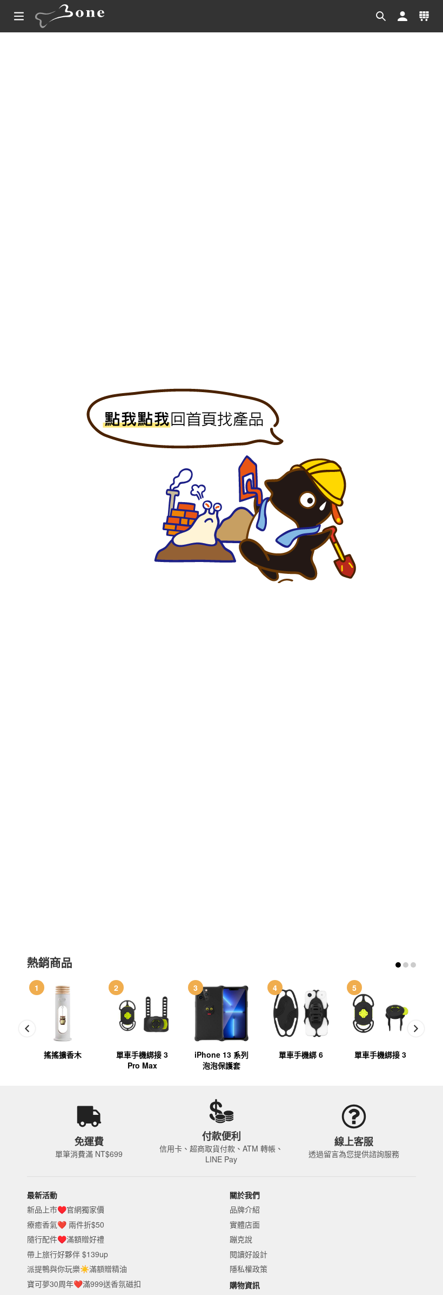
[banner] (70, 16)
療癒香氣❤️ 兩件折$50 (65, 1224)
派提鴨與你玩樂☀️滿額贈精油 (77, 1268)
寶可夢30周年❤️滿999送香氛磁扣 (84, 1283)
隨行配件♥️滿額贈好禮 (65, 1239)
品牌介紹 (245, 1209)
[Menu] (19, 16)
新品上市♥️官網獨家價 (65, 1209)
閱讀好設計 (248, 1254)
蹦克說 (241, 1239)
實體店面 (245, 1224)
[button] (381, 16)
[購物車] (424, 16)
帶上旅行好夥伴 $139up (67, 1254)
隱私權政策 (248, 1268)
